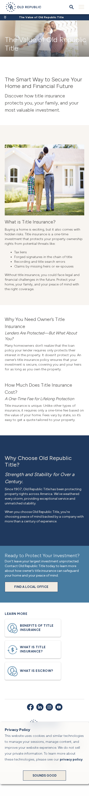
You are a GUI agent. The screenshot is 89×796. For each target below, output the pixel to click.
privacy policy (71, 759)
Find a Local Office (31, 587)
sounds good (44, 775)
